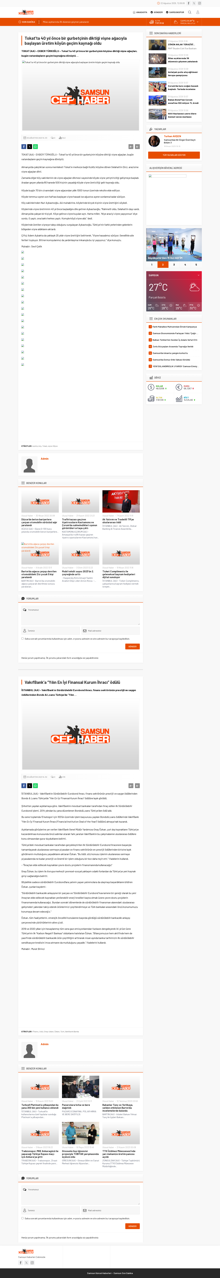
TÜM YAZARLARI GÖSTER (174, 155)
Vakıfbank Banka (72, 1031)
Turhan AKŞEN (172, 136)
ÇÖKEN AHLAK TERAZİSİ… (181, 44)
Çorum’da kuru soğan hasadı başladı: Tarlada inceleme (183, 87)
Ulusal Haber (27, 515)
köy (40, 446)
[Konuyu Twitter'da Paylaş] (29, 146)
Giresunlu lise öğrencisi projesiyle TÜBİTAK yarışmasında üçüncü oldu (80, 1154)
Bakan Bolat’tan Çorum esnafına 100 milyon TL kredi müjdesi (183, 103)
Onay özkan (49, 1031)
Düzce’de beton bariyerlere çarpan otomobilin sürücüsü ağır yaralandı (39, 522)
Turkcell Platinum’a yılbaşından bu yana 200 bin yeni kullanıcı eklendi (39, 1106)
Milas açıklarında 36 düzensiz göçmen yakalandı (183, 60)
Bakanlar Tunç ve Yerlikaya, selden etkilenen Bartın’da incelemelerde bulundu (117, 1107)
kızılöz (35, 446)
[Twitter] (194, 3)
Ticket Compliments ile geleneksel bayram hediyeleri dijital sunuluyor (118, 574)
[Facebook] (188, 3)
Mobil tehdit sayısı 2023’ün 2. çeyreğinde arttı (78, 573)
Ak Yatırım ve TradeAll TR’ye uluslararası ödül (118, 521)
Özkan (57, 1031)
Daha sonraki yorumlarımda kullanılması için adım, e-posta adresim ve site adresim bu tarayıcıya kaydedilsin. (77, 638)
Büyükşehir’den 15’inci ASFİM (165, 257)
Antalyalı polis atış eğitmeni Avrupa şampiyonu (65, 21)
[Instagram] (199, 3)
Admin (44, 458)
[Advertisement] (80, 402)
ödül (41, 1031)
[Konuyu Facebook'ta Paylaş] (23, 146)
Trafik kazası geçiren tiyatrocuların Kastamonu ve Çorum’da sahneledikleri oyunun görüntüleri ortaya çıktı (79, 523)
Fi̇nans (35, 1031)
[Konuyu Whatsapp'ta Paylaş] (35, 146)
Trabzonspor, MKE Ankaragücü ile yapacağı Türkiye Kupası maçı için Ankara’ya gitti (39, 1154)
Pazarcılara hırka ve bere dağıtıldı (76, 1106)
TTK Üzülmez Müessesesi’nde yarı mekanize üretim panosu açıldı (118, 1154)
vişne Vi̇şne (53, 446)
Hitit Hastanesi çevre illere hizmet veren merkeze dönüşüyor (182, 116)
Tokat (44, 446)
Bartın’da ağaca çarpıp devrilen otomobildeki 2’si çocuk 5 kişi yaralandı (39, 574)
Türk (62, 1031)
